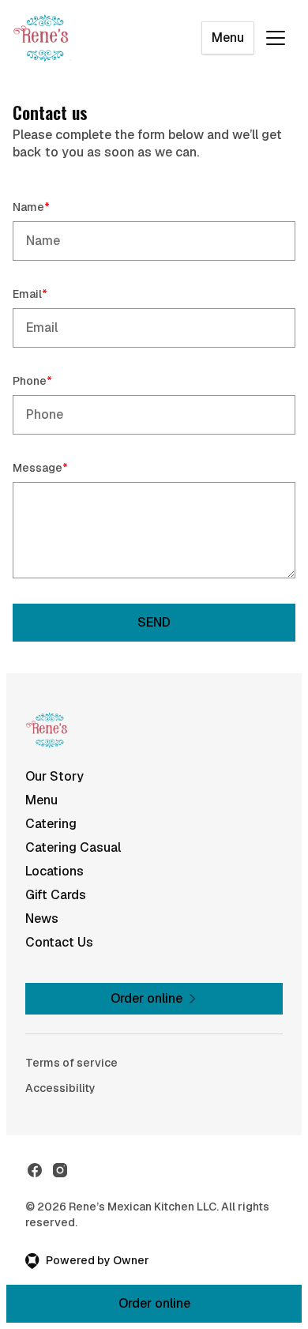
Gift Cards (55, 895)
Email (52, 293)
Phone (55, 380)
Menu (228, 37)
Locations (54, 871)
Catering (51, 823)
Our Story (54, 776)
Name (54, 206)
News (41, 918)
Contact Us (59, 942)
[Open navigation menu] (275, 38)
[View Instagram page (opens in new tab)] (60, 1170)
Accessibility (60, 1088)
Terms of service (71, 1063)
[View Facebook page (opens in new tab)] (34, 1170)
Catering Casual (73, 847)
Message (63, 467)
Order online (154, 1303)
